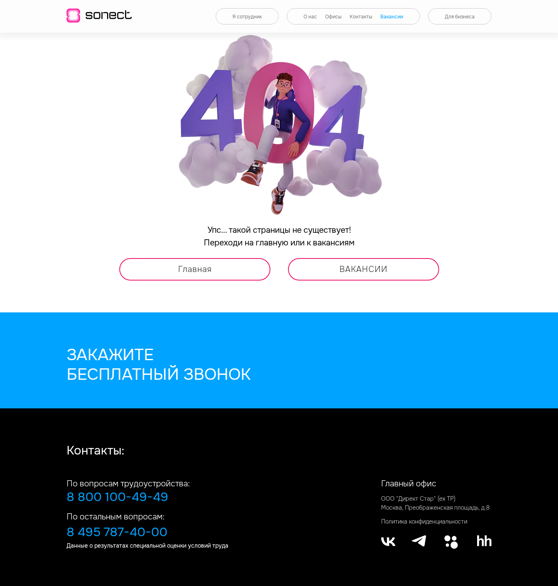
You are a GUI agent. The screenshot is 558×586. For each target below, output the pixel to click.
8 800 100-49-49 (117, 497)
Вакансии (391, 16)
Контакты (361, 16)
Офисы (333, 16)
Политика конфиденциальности (424, 521)
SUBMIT (316, 403)
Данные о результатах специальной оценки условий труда (147, 545)
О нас (310, 16)
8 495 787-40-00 (117, 532)
